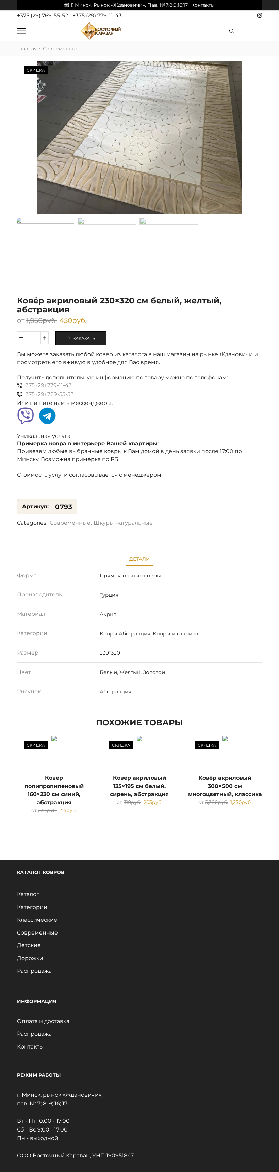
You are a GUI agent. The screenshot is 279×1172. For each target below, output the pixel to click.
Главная (27, 49)
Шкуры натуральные (123, 522)
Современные (61, 49)
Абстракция (115, 691)
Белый (108, 672)
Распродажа (34, 971)
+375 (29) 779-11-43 (97, 15)
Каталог (28, 894)
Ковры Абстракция (125, 633)
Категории (32, 907)
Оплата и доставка (43, 1021)
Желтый (130, 672)
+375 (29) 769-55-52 (43, 15)
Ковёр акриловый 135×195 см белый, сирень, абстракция (139, 786)
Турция (109, 595)
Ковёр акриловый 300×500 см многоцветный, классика (225, 786)
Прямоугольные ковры (130, 575)
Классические (37, 920)
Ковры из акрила (175, 633)
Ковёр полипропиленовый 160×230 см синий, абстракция (54, 790)
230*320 (110, 652)
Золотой (154, 672)
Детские (29, 945)
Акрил (108, 614)
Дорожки (30, 958)
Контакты (203, 5)
